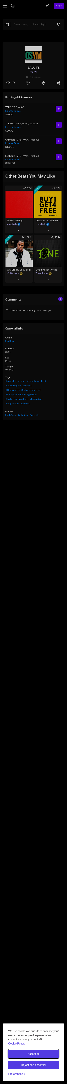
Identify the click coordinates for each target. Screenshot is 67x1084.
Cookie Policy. (16, 1043)
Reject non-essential (33, 1065)
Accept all (33, 1054)
